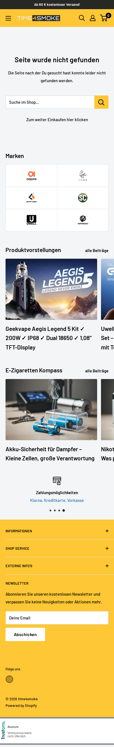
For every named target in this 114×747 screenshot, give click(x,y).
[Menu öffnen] (8, 18)
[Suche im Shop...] (101, 102)
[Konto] (92, 18)
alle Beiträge (96, 250)
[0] (103, 18)
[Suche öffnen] (82, 18)
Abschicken (25, 634)
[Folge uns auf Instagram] (9, 679)
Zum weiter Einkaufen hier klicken (57, 119)
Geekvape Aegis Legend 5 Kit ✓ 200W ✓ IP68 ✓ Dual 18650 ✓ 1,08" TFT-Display (49, 338)
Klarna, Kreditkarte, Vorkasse (57, 500)
